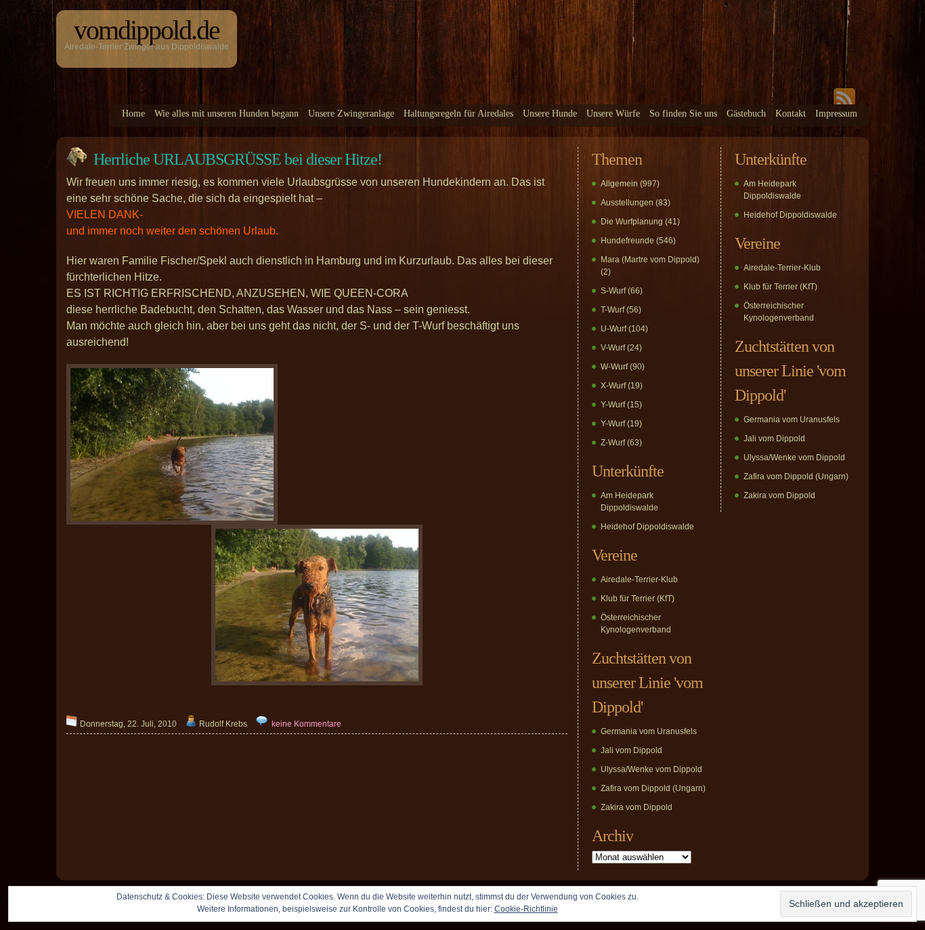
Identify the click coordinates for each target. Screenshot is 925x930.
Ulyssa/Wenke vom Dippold (651, 769)
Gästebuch (746, 113)
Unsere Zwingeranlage (351, 113)
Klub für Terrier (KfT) (637, 598)
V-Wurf (613, 347)
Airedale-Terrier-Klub (639, 579)
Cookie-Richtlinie (526, 909)
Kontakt (790, 113)
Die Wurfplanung (632, 221)
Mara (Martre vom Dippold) (650, 259)
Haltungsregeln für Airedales (458, 113)
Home (133, 113)
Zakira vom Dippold (636, 807)
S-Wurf (613, 291)
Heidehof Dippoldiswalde (647, 526)
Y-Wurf (613, 404)
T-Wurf (612, 310)
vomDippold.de (146, 30)
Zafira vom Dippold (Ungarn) (653, 788)
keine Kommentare (306, 724)
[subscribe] (844, 101)
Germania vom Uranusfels (649, 731)
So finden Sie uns (683, 113)
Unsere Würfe (613, 113)
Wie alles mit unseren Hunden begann (226, 113)
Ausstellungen (627, 202)
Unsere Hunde (550, 113)
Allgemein (619, 183)
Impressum (836, 113)
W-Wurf (614, 366)
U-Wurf (613, 328)
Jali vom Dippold (631, 750)
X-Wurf (613, 385)
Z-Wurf (613, 442)
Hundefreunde (627, 240)
